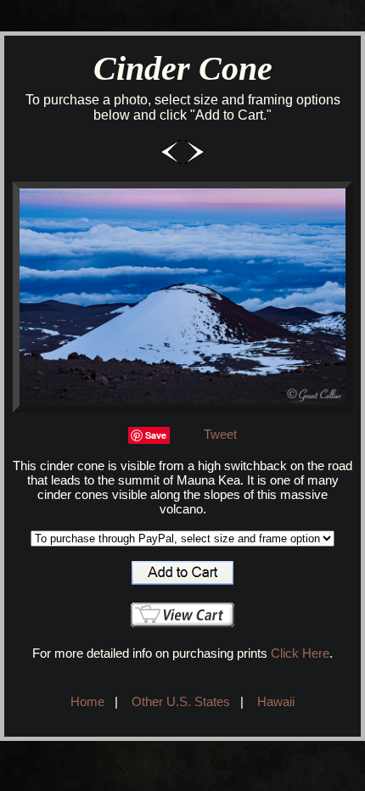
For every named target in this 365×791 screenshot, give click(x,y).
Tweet (220, 434)
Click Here (300, 653)
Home (87, 701)
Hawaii (276, 701)
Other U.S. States (181, 701)
